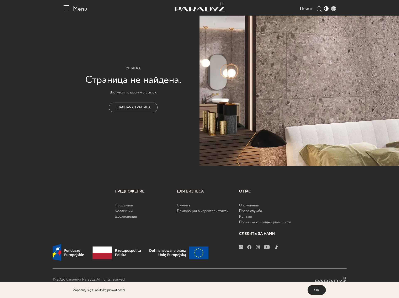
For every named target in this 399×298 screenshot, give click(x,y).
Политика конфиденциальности (265, 222)
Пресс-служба (250, 211)
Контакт (245, 217)
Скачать (183, 205)
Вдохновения (126, 217)
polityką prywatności (110, 290)
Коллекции (124, 211)
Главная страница (133, 107)
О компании (249, 205)
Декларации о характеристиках (202, 211)
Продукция (124, 205)
